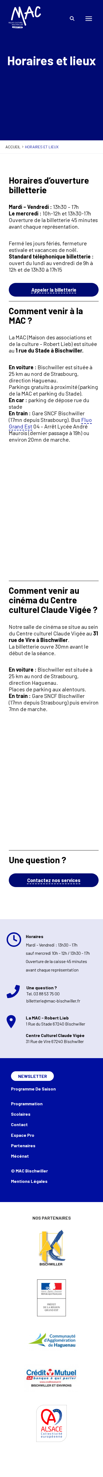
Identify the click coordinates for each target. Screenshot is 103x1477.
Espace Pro (22, 1135)
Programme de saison (33, 1088)
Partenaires (23, 1145)
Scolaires (20, 1114)
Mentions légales (29, 1181)
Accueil (13, 146)
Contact (19, 1124)
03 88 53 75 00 (47, 993)
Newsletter (32, 1076)
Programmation (27, 1103)
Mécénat (20, 1155)
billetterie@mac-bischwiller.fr (53, 1000)
